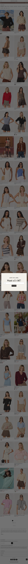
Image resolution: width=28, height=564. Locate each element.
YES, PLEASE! (14, 285)
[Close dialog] (25, 274)
